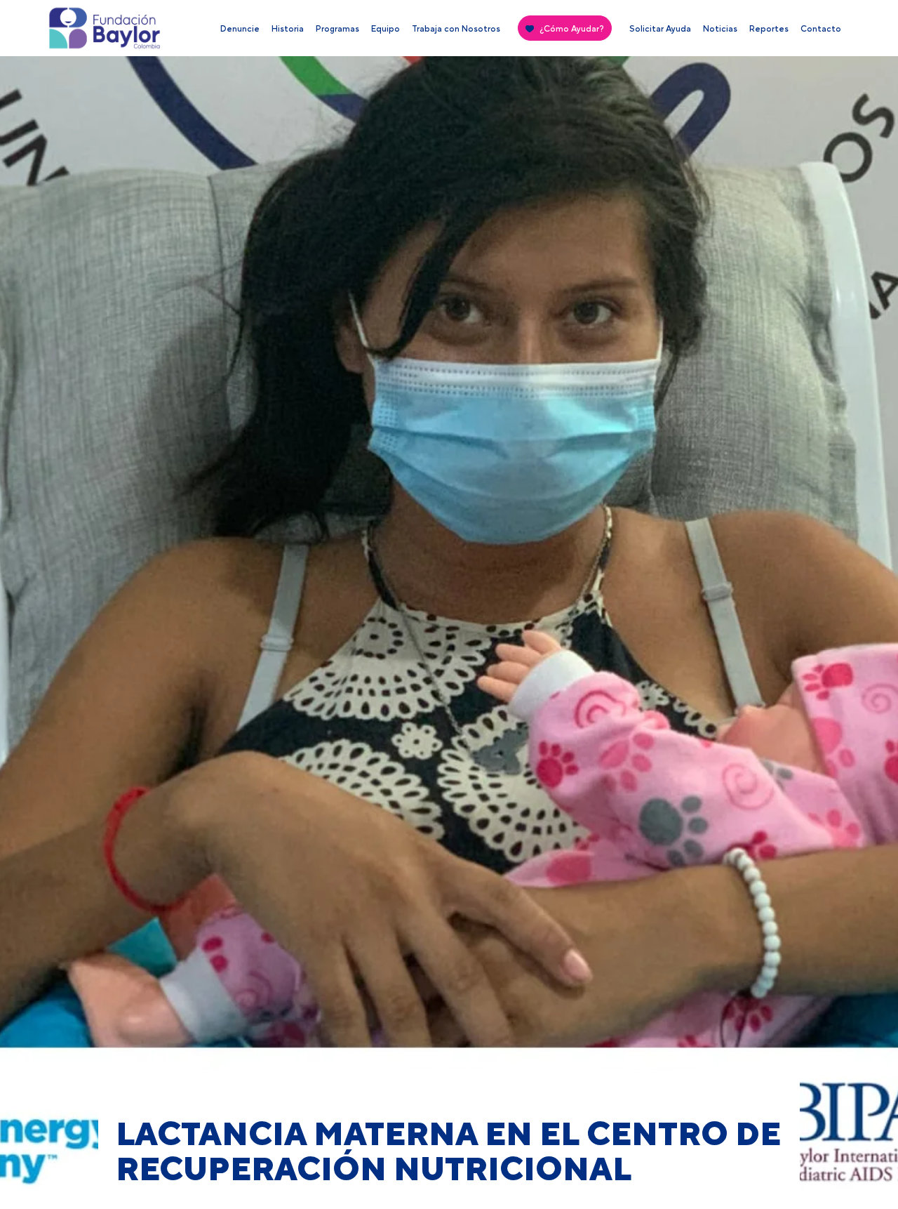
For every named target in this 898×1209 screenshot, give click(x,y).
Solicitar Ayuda (660, 29)
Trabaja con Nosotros (456, 29)
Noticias (720, 29)
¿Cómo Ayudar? (572, 29)
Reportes (769, 29)
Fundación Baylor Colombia (73, 32)
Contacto (820, 29)
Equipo (385, 29)
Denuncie (240, 29)
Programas (337, 29)
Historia (288, 29)
